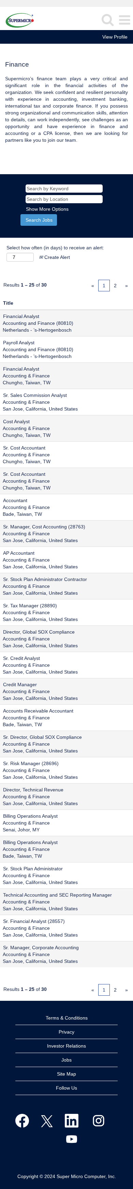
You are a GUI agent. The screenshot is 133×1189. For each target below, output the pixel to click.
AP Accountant (18, 553)
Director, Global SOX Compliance (39, 632)
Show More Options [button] (47, 209)
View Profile (115, 37)
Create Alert (56, 257)
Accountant (15, 500)
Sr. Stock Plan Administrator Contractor (45, 579)
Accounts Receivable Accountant (38, 711)
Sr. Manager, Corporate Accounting (41, 947)
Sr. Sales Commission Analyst (35, 395)
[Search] (107, 19)
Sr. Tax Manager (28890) (30, 605)
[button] (124, 20)
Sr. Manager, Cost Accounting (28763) (44, 526)
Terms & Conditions (67, 1018)
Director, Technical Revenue (33, 789)
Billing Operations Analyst (30, 816)
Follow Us (66, 1088)
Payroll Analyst (18, 342)
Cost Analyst (16, 421)
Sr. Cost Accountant (24, 448)
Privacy (66, 1032)
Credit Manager (20, 684)
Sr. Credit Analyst (21, 658)
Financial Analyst (21, 316)
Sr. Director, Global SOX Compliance (42, 737)
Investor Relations (66, 1046)
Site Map (66, 1074)
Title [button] (8, 303)
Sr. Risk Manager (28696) (31, 763)
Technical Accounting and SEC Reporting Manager (57, 895)
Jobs (66, 1060)
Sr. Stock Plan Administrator (33, 868)
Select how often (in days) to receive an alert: (55, 247)
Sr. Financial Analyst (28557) (34, 921)
